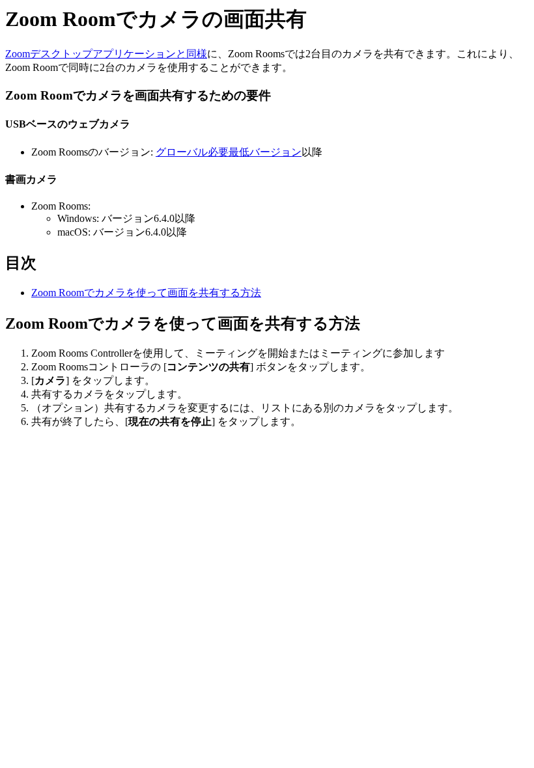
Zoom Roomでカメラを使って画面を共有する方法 (146, 292)
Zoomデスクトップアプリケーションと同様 (106, 53)
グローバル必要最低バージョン (229, 152)
